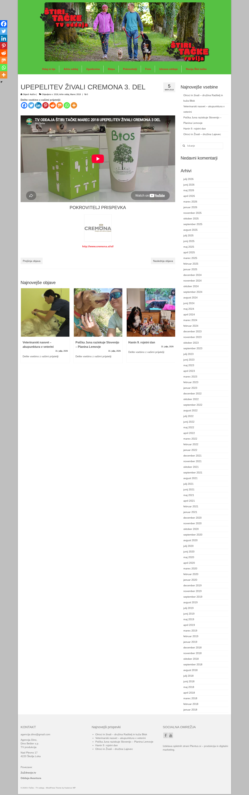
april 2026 (189, 195)
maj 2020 (188, 557)
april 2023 (189, 370)
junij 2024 (188, 303)
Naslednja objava (163, 260)
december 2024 (192, 274)
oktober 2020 (191, 529)
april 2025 (189, 252)
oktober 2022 (191, 399)
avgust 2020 (190, 540)
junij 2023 (188, 359)
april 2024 (189, 314)
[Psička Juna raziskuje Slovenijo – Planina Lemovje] (98, 312)
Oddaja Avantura (31, 778)
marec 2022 (190, 438)
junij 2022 (188, 421)
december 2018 (192, 647)
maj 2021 (188, 495)
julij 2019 (188, 608)
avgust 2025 (190, 229)
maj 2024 (188, 308)
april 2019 (189, 624)
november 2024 (192, 280)
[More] (74, 105)
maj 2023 (188, 365)
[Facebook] (24, 105)
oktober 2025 (191, 218)
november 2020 (192, 523)
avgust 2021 (190, 478)
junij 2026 (188, 184)
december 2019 (192, 585)
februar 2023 (190, 382)
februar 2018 (190, 703)
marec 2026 (190, 201)
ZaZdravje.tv (28, 772)
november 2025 (192, 212)
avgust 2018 (190, 670)
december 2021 (192, 455)
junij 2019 (188, 613)
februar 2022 (190, 444)
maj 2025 (188, 246)
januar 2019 (190, 641)
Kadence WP (70, 788)
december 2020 (192, 517)
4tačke (33, 94)
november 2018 (192, 653)
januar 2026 (190, 207)
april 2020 (189, 562)
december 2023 (192, 331)
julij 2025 (188, 235)
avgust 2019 (190, 602)
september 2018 (192, 664)
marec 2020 (190, 568)
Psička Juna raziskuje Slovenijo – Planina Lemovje (124, 741)
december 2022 (192, 393)
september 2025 (192, 224)
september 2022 (192, 404)
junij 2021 (188, 489)
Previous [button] (24, 327)
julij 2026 (188, 179)
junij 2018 (188, 681)
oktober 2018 (191, 658)
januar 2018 (190, 709)
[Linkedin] (38, 105)
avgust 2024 (190, 297)
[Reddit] (52, 105)
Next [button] (172, 327)
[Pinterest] (45, 105)
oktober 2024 (191, 286)
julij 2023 (188, 354)
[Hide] (1, 81)
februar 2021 (190, 506)
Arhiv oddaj (64, 94)
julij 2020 (188, 545)
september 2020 (192, 534)
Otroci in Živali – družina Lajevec (202, 134)
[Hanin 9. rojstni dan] (151, 312)
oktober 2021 (191, 466)
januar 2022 (190, 449)
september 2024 (192, 291)
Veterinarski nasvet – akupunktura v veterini (120, 738)
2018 (56, 94)
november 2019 (192, 591)
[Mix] (60, 105)
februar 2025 (190, 263)
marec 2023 (190, 376)
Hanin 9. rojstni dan (194, 128)
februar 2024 (190, 325)
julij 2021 (188, 483)
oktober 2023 (191, 342)
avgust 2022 (190, 410)
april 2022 (189, 433)
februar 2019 (190, 636)
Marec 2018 (75, 94)
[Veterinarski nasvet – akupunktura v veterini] (45, 312)
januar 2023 (190, 387)
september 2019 (192, 596)
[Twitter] (31, 105)
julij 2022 (188, 416)
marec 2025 (190, 258)
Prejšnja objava (31, 260)
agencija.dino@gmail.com (35, 734)
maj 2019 (188, 619)
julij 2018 (188, 675)
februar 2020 (190, 574)
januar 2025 (190, 269)
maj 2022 (188, 427)
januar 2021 (190, 512)
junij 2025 (188, 241)
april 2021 (189, 500)
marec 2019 (190, 630)
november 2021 (192, 461)
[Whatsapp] (67, 105)
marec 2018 (190, 698)
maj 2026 (188, 190)
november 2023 (192, 337)
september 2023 (192, 348)
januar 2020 (190, 579)
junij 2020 (188, 551)
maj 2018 (188, 687)
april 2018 (189, 692)
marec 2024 (190, 320)
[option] (45, 327)
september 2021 (192, 472)
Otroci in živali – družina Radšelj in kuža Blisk (121, 734)
